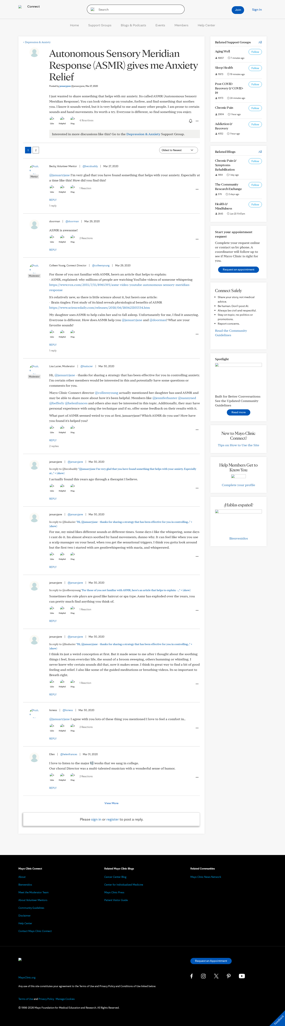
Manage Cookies (65, 998)
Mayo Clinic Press (114, 892)
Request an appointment (238, 269)
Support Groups (99, 25)
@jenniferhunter (164, 398)
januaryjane (72, 86)
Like (52, 123)
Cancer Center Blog (115, 876)
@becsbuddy (90, 166)
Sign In (257, 9)
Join (238, 10)
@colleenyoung (101, 265)
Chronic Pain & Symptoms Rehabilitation (226, 164)
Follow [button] (255, 51)
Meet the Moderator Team (33, 892)
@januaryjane (59, 175)
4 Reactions (86, 120)
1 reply (52, 205)
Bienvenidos (238, 538)
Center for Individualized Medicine (123, 884)
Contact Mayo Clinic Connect (35, 931)
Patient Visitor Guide (116, 900)
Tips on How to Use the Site (238, 445)
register (112, 819)
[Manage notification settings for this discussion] (190, 121)
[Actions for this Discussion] (197, 121)
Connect (33, 6)
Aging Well (222, 51)
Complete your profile (238, 485)
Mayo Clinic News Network (205, 876)
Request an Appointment (211, 961)
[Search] (91, 9)
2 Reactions (86, 238)
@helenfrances (76, 403)
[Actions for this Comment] (197, 189)
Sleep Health (224, 67)
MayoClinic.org (26, 977)
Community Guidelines (31, 907)
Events (160, 25)
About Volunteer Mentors (32, 900)
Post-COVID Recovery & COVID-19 (229, 88)
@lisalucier (86, 366)
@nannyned (187, 398)
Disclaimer (24, 915)
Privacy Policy (46, 998)
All (260, 42)
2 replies (54, 446)
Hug (73, 123)
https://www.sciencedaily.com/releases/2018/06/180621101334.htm (99, 307)
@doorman (72, 221)
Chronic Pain (224, 107)
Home (74, 25)
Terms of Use (25, 998)
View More (111, 803)
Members (181, 25)
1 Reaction (85, 188)
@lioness (68, 710)
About (22, 876)
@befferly (56, 403)
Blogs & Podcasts (133, 25)
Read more (238, 412)
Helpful (62, 123)
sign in (96, 819)
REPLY (53, 199)
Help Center (206, 25)
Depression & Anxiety (37, 42)
